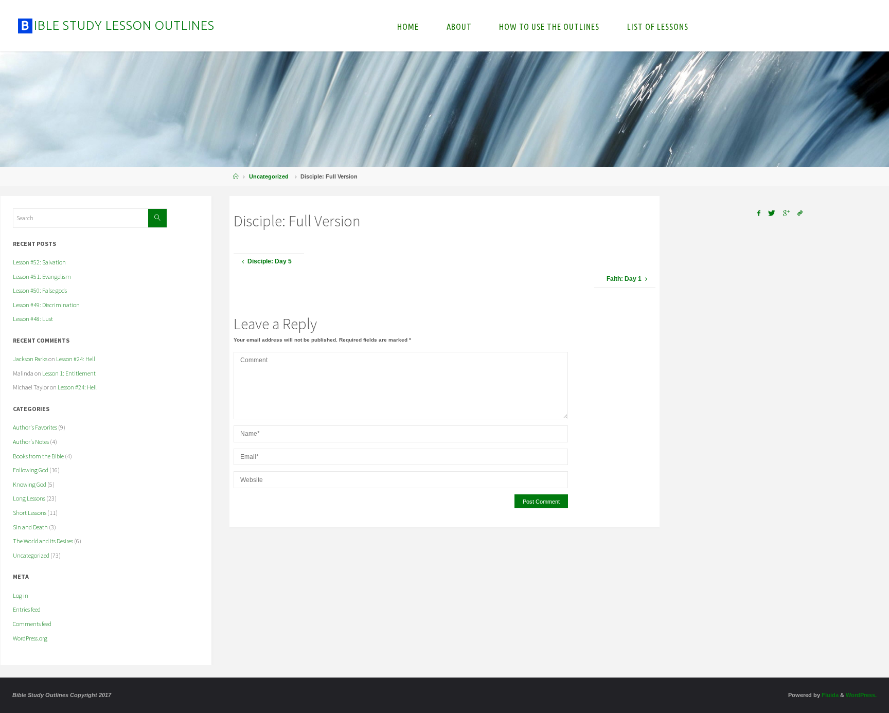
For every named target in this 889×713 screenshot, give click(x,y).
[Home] (236, 176)
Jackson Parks (30, 359)
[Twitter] (771, 213)
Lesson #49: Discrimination (46, 305)
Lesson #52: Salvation (39, 262)
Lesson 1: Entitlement (69, 373)
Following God (30, 470)
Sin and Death (30, 527)
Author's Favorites (35, 427)
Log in (20, 595)
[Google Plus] (786, 213)
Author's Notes (31, 441)
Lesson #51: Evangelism (42, 276)
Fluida (829, 695)
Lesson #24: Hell (75, 359)
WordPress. (861, 695)
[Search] (157, 218)
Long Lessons (29, 498)
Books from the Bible (38, 456)
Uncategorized (269, 176)
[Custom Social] (800, 213)
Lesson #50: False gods (40, 290)
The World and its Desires (43, 541)
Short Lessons (29, 512)
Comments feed (32, 624)
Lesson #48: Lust (33, 319)
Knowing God (29, 484)
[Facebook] (758, 213)
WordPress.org (30, 638)
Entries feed (27, 609)
